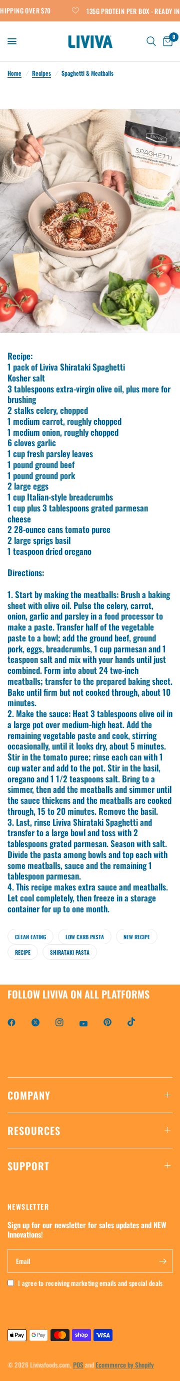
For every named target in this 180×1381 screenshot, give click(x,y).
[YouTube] (91, 1024)
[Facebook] (19, 1022)
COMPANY (29, 1095)
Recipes (41, 73)
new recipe (137, 937)
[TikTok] (139, 1022)
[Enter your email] (162, 1261)
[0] (166, 41)
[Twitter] (43, 1022)
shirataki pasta (70, 952)
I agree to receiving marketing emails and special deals (90, 1283)
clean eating (30, 937)
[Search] (151, 41)
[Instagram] (67, 1022)
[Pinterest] (115, 1022)
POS (78, 1365)
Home (15, 73)
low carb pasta (85, 937)
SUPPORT (29, 1165)
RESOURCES (34, 1130)
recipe (22, 952)
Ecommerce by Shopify (125, 1365)
